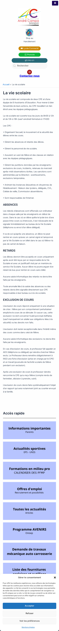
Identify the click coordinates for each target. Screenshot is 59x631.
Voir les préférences (29, 621)
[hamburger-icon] (55, 3)
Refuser (29, 613)
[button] (55, 577)
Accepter (29, 605)
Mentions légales (28, 627)
